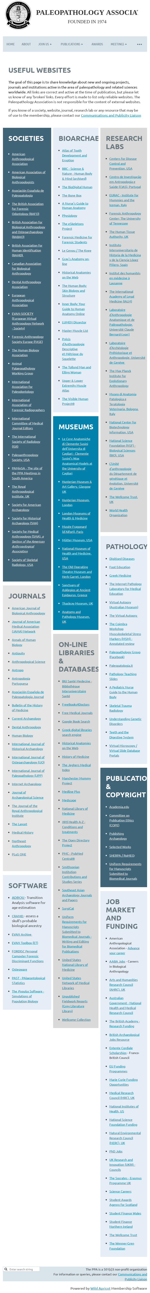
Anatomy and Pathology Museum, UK (76, 616)
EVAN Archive (22, 934)
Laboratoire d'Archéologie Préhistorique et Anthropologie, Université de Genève (127, 352)
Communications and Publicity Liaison (111, 115)
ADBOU (18, 897)
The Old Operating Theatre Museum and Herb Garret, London (77, 571)
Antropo (17, 670)
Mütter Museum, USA (77, 540)
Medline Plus (71, 791)
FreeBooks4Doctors (75, 704)
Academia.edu (119, 807)
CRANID (18, 916)
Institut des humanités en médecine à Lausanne (124, 278)
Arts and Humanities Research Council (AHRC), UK (123, 984)
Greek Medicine (120, 575)
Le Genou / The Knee (76, 250)
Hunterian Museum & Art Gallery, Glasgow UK (77, 486)
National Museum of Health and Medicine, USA (76, 553)
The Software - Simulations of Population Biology (28, 996)
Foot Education (119, 567)
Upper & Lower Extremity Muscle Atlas (74, 385)
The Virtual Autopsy (123, 615)
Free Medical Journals (77, 713)
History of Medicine (75, 756)
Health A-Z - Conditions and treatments (73, 827)
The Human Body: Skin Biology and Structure (74, 290)
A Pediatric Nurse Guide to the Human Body (123, 692)
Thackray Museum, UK (77, 603)
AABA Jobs (117, 961)
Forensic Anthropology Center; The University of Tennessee (125, 218)
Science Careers (120, 1191)
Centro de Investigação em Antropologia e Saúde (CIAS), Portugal (125, 181)
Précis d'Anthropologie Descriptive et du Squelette (73, 349)
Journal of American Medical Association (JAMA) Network (26, 626)
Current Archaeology (26, 718)
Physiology (69, 215)
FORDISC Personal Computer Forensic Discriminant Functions (28, 956)
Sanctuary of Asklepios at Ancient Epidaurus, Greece (76, 590)
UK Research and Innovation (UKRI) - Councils (122, 1164)
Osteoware (19, 969)
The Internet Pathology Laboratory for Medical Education (125, 588)
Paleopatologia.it (121, 665)
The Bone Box (71, 195)
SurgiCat (68, 908)
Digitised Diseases (122, 558)
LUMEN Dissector (74, 322)
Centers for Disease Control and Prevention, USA (123, 163)
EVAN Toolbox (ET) (25, 943)
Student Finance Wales (125, 1213)
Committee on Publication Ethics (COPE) (121, 820)
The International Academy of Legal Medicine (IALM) (121, 296)
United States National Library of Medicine (75, 964)
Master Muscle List (75, 330)
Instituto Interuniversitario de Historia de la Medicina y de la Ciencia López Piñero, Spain (125, 255)
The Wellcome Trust (123, 1235)
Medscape (69, 800)
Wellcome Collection (76, 1019)
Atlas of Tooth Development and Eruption (74, 155)
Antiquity (18, 653)
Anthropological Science (28, 661)
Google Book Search (76, 721)
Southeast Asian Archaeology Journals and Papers (77, 895)
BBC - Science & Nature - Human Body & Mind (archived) (77, 173)
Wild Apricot (100, 1288)
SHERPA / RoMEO (121, 855)
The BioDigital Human (77, 187)
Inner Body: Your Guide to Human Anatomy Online (73, 308)
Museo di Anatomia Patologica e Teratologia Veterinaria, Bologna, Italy (123, 404)
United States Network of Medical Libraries (75, 983)
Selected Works (120, 847)
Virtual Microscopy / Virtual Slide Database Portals (124, 750)
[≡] (139, 44)
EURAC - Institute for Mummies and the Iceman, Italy (123, 200)
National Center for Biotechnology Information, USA (122, 427)
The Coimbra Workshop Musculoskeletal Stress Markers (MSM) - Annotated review (125, 633)
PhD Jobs (115, 1151)
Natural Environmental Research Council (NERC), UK (125, 1137)
